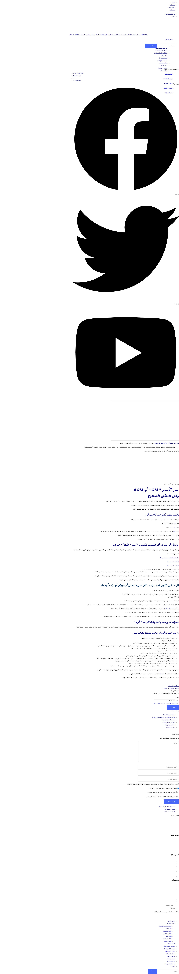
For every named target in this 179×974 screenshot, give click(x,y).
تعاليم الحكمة (171, 866)
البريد (177, 697)
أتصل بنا (173, 16)
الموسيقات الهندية (169, 609)
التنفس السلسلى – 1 (173, 565)
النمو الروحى (175, 847)
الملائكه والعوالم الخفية (168, 884)
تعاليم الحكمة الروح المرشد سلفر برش (163, 717)
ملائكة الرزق (175, 831)
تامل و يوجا (172, 886)
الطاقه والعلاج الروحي (168, 720)
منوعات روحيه (163, 70)
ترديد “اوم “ (161, 674)
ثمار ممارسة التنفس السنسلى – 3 (169, 558)
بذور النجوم (176, 819)
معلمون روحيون (170, 725)
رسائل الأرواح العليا (169, 715)
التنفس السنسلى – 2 (173, 562)
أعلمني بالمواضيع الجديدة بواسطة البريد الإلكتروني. (162, 796)
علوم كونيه (172, 894)
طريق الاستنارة (175, 839)
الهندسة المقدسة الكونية (172, 851)
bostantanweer (172, 701)
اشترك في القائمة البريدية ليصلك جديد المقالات (163, 788)
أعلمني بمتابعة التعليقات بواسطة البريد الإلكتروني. (162, 792)
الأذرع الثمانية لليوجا (173, 843)
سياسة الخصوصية (170, 14)
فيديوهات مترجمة (170, 869)
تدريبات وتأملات (171, 874)
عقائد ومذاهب (170, 727)
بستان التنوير (168, 40)
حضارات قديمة (171, 889)
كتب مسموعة (171, 876)
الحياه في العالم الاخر (168, 722)
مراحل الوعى (175, 827)
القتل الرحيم (176, 823)
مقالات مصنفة (171, 923)
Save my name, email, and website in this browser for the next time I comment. (152, 784)
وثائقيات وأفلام (171, 871)
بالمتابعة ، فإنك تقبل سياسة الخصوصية (165, 703)
